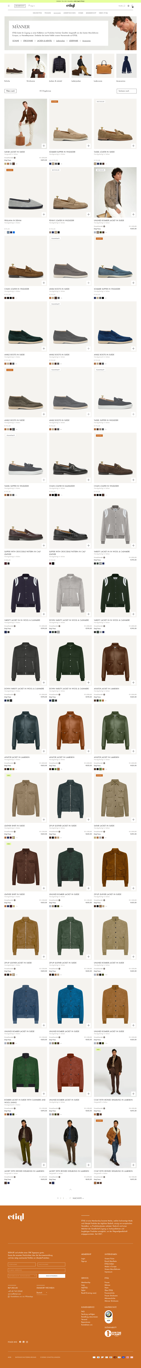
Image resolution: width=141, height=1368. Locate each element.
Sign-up (84, 1261)
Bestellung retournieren (89, 1317)
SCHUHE (15, 41)
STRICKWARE (28, 41)
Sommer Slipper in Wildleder (62, 152)
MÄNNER (57, 13)
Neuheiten (37, 13)
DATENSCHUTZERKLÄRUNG (25, 1357)
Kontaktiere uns (86, 1325)
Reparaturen (85, 1322)
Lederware (98, 81)
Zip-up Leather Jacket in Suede (63, 826)
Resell (88, 1293)
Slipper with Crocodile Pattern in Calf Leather (22, 553)
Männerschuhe (110, 1298)
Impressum (108, 1272)
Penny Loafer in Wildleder (61, 220)
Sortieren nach (124, 91)
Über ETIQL (109, 1290)
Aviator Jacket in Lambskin (106, 689)
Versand (84, 1319)
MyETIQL (84, 1288)
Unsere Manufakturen (112, 1269)
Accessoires (86, 41)
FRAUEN (48, 13)
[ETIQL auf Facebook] (20, 1342)
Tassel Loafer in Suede (104, 152)
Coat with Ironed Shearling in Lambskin (113, 1100)
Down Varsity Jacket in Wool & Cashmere (69, 620)
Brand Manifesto (111, 1261)
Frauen (107, 1282)
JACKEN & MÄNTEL (44, 41)
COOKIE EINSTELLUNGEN (50, 1357)
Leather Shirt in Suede (14, 826)
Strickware (31, 81)
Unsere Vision (109, 1258)
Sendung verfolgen (88, 1314)
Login (83, 1258)
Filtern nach (10, 91)
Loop (83, 1285)
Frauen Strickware (111, 1296)
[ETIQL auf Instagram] (27, 1342)
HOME (80, 13)
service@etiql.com (14, 1294)
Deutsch (39, 1293)
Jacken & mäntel (55, 81)
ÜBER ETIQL (103, 13)
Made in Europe (110, 1266)
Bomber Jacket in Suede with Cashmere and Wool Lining (24, 1101)
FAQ (82, 1311)
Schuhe (7, 81)
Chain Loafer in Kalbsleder (62, 486)
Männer (107, 1285)
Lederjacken (60, 41)
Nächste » (78, 1198)
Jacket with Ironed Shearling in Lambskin (24, 1171)
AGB (9, 1357)
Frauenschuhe (109, 1293)
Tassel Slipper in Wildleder (106, 420)
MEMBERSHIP (20, 6)
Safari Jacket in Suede (14, 152)
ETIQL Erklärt (109, 1264)
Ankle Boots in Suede (59, 289)
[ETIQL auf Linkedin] (23, 1342)
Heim (107, 1288)
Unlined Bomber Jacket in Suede (109, 220)
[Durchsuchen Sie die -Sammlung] (14, 77)
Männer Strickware (111, 1301)
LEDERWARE (73, 41)
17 (70, 1198)
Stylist (83, 1290)
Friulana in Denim (12, 220)
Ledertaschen (70, 13)
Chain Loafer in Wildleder (16, 289)
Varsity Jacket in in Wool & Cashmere (112, 552)
